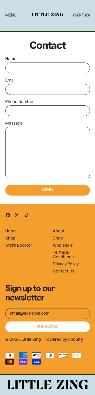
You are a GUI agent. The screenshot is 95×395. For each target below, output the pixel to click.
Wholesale (63, 245)
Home (11, 231)
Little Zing (31, 340)
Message (14, 123)
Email (10, 80)
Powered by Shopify (64, 340)
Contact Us (63, 271)
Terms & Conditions (63, 255)
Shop (10, 238)
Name (11, 59)
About (59, 231)
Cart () (81, 16)
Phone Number (19, 102)
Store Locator (18, 245)
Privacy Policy (66, 264)
